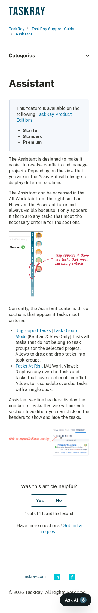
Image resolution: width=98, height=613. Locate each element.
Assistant (24, 34)
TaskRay (16, 28)
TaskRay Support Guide (52, 28)
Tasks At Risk (29, 366)
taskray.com (34, 576)
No (59, 500)
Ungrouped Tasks (33, 330)
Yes (40, 500)
